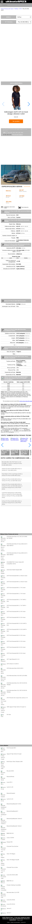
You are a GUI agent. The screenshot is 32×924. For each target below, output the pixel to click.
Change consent (20, 920)
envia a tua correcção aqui (25, 401)
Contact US (23, 922)
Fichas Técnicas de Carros (7, 8)
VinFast (16, 8)
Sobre (8, 922)
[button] (29, 104)
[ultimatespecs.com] (16, 1)
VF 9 (20, 8)
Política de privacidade (15, 922)
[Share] (30, 5)
